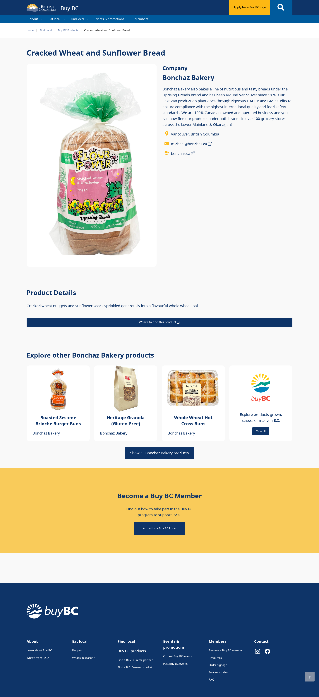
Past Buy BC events (175, 663)
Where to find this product (157, 322)
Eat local (54, 19)
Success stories (218, 672)
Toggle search (281, 7)
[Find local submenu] (88, 19)
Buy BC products (132, 650)
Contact (261, 641)
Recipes (77, 650)
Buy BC (69, 8)
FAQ (211, 679)
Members (141, 19)
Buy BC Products (68, 30)
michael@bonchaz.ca (189, 143)
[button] (310, 676)
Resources (215, 658)
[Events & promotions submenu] (128, 19)
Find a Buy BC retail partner (135, 660)
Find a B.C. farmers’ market (135, 667)
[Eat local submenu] (64, 19)
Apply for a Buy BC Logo (159, 528)
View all (261, 431)
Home (30, 30)
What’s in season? (83, 658)
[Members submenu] (152, 19)
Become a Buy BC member (226, 650)
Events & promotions (109, 19)
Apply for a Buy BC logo (250, 7)
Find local (77, 19)
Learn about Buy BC (39, 650)
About (34, 19)
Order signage (218, 665)
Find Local (46, 30)
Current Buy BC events (177, 656)
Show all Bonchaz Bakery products (159, 452)
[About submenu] (42, 19)
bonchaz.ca (180, 153)
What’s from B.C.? (38, 658)
